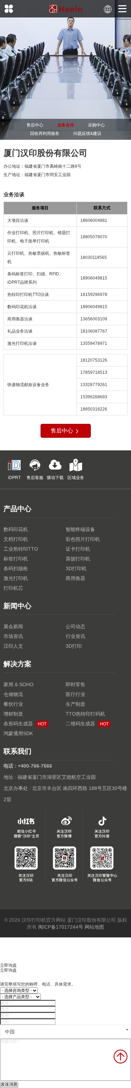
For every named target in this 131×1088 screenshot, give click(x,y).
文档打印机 (15, 539)
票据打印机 (78, 558)
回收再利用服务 (44, 133)
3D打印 (74, 646)
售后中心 (35, 125)
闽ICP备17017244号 (60, 927)
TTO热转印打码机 (85, 714)
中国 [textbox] (10, 1032)
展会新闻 (13, 626)
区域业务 (75, 477)
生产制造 (75, 704)
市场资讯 (13, 636)
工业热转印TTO (20, 549)
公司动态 (75, 626)
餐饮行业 (13, 704)
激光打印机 (15, 578)
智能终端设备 (80, 529)
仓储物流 (13, 694)
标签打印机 (15, 558)
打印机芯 (13, 588)
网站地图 (94, 927)
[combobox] (65, 1032)
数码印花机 (15, 529)
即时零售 (75, 684)
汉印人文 (13, 646)
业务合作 (65, 125)
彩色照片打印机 (83, 539)
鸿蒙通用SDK (18, 733)
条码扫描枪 (15, 568)
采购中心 (96, 125)
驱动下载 (55, 477)
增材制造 (13, 714)
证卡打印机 (78, 549)
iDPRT (14, 477)
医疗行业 (75, 694)
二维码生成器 (87, 723)
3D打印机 (76, 568)
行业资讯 (75, 636)
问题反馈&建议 (87, 133)
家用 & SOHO (18, 684)
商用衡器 (75, 578)
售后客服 (35, 477)
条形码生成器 (24, 723)
